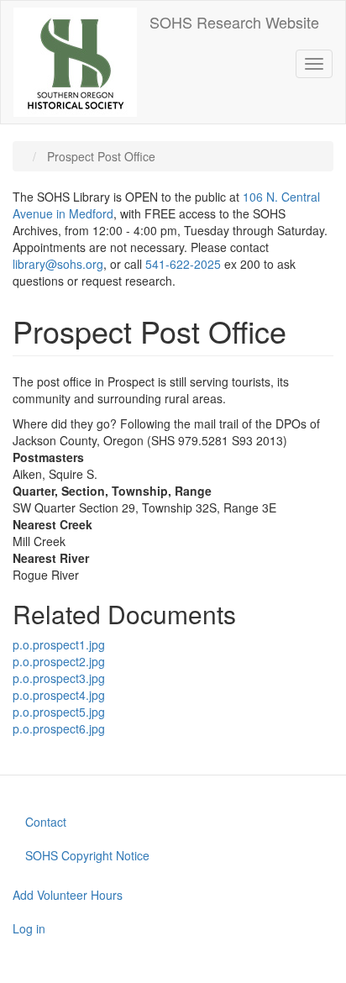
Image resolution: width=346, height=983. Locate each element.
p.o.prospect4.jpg (59, 694)
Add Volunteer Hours (68, 894)
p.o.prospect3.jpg (59, 678)
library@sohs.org (58, 263)
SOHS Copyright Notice (87, 855)
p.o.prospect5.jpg (59, 711)
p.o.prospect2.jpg (59, 661)
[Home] (75, 62)
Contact (45, 821)
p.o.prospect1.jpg (59, 644)
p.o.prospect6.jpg (59, 728)
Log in (29, 928)
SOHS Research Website (234, 22)
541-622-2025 (183, 263)
